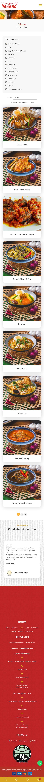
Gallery (13, 631)
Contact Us (29, 631)
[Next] (25, 535)
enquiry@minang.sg (22, 677)
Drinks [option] (10, 85)
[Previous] (19, 535)
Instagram (24, 741)
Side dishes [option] (12, 68)
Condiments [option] (13, 71)
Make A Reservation (32, 628)
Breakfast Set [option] (13, 44)
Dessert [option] (11, 82)
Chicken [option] (11, 58)
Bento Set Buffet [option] (14, 89)
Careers (20, 631)
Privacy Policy (30, 642)
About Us (14, 628)
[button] (22, 85)
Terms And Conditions (16, 642)
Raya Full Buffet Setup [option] (17, 51)
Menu (21, 628)
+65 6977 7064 (22, 669)
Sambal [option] (11, 54)
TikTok (34, 741)
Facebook (14, 741)
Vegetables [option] (12, 75)
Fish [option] (9, 47)
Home (19, 27)
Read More (10, 564)
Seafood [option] (11, 65)
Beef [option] (9, 61)
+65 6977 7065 (22, 709)
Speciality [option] (12, 78)
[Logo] (9, 5)
